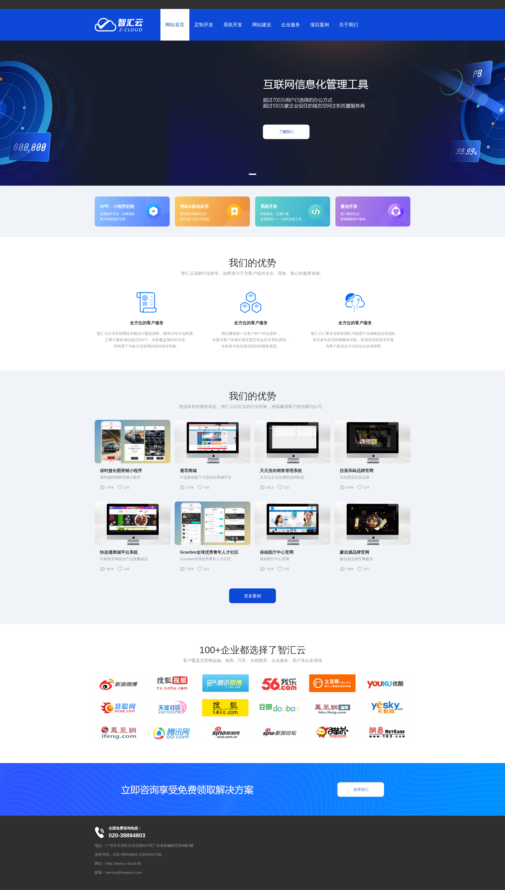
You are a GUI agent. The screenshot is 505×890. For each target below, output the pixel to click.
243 (126, 487)
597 (366, 569)
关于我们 (348, 24)
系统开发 (232, 24)
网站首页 (174, 24)
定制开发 (203, 24)
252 (286, 487)
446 (126, 569)
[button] (252, 174)
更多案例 (252, 596)
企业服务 (290, 24)
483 (206, 487)
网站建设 (261, 24)
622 (206, 569)
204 (366, 487)
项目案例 (319, 24)
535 (286, 569)
